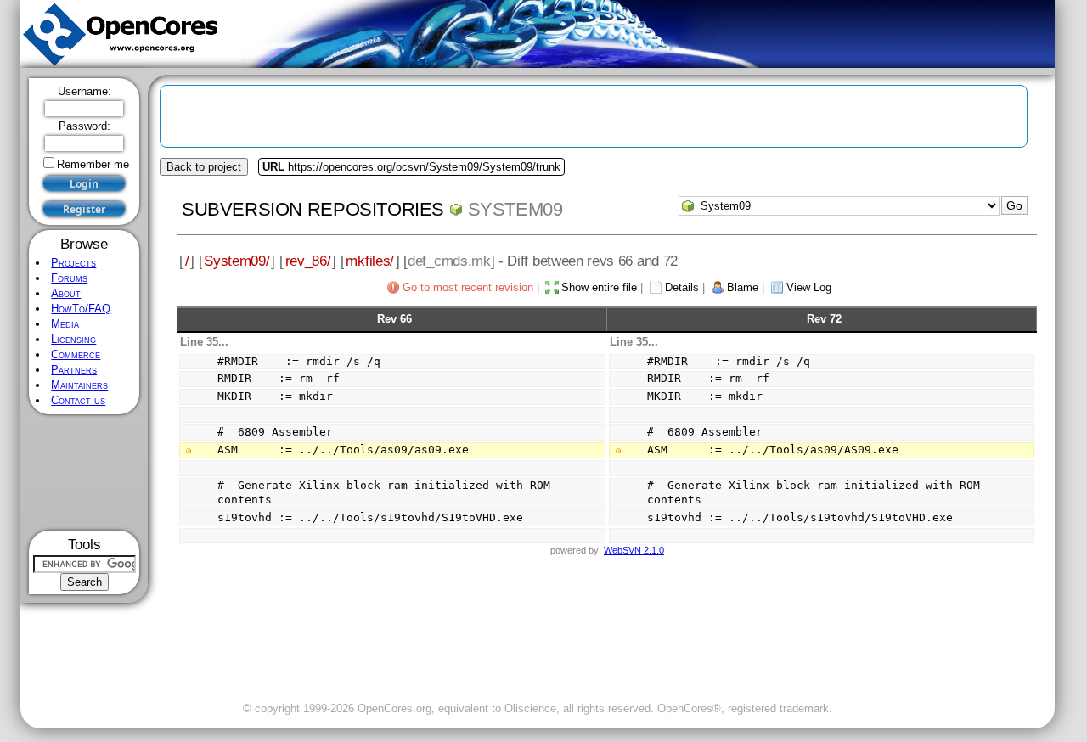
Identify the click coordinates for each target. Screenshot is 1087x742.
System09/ (236, 260)
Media (65, 324)
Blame (742, 287)
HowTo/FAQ (80, 308)
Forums (69, 278)
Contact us (78, 400)
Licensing (73, 339)
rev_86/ (308, 260)
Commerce (75, 354)
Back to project (203, 166)
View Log (808, 287)
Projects (73, 262)
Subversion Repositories (313, 209)
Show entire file (599, 287)
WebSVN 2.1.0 (634, 550)
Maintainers (79, 385)
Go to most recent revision (468, 287)
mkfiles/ (370, 260)
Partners (74, 369)
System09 (515, 209)
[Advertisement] (84, 472)
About (66, 293)
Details (682, 287)
